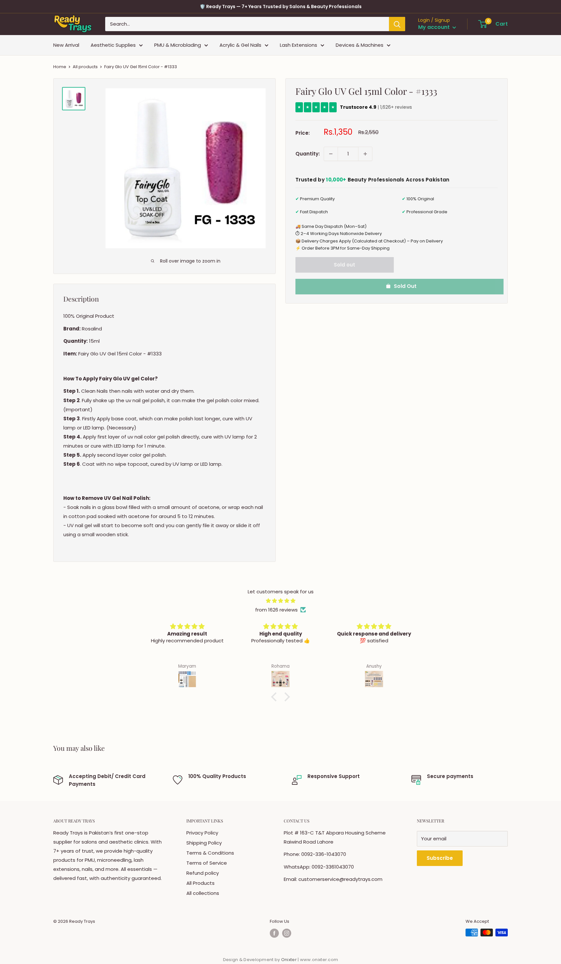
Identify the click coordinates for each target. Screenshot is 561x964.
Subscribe (440, 858)
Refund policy (202, 873)
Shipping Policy (204, 842)
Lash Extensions (298, 45)
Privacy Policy (202, 832)
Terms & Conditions (210, 852)
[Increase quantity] (365, 154)
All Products (200, 883)
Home (59, 67)
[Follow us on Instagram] (286, 933)
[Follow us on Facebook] (274, 933)
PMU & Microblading (177, 45)
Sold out (344, 264)
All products (85, 67)
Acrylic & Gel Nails (240, 45)
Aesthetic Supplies (113, 45)
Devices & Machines (359, 45)
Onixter (289, 960)
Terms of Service (206, 862)
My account (434, 27)
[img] (280, 600)
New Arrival (66, 45)
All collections (202, 893)
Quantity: (307, 153)
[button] (275, 696)
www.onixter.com (319, 960)
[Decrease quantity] (331, 154)
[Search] (397, 24)
